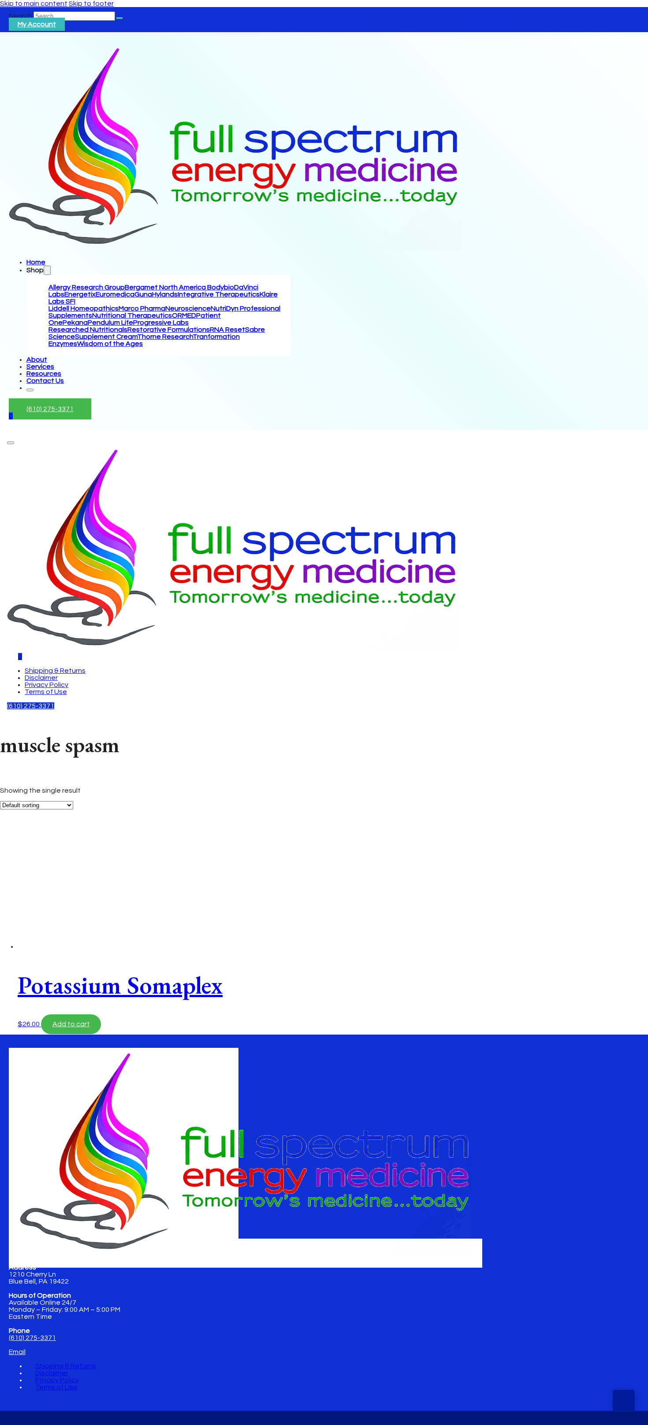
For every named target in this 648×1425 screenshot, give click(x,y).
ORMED (184, 315)
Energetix (80, 294)
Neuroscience (188, 308)
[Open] (10, 443)
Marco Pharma (142, 308)
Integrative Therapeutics (219, 294)
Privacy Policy (46, 684)
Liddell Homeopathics (83, 308)
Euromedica (115, 294)
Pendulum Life (110, 322)
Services (40, 366)
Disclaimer (41, 677)
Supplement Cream (106, 336)
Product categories (32, 843)
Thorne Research (165, 336)
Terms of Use (46, 691)
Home (35, 262)
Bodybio (220, 287)
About (36, 359)
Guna (143, 294)
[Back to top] (624, 1401)
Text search (19, 783)
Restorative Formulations (168, 329)
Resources (43, 373)
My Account (37, 24)
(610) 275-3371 (50, 408)
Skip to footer (91, 3)
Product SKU (20, 909)
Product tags (21, 885)
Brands (11, 792)
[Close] (30, 390)
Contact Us (45, 380)
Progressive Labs (161, 322)
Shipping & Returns (55, 670)
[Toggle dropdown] (47, 270)
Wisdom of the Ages (110, 343)
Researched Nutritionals (87, 329)
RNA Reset (227, 329)
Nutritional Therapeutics (132, 315)
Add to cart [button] (71, 1024)
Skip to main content (33, 3)
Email (17, 1351)
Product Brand (23, 901)
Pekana (75, 322)
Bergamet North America (166, 287)
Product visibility (26, 801)
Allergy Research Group (86, 287)
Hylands (165, 294)
